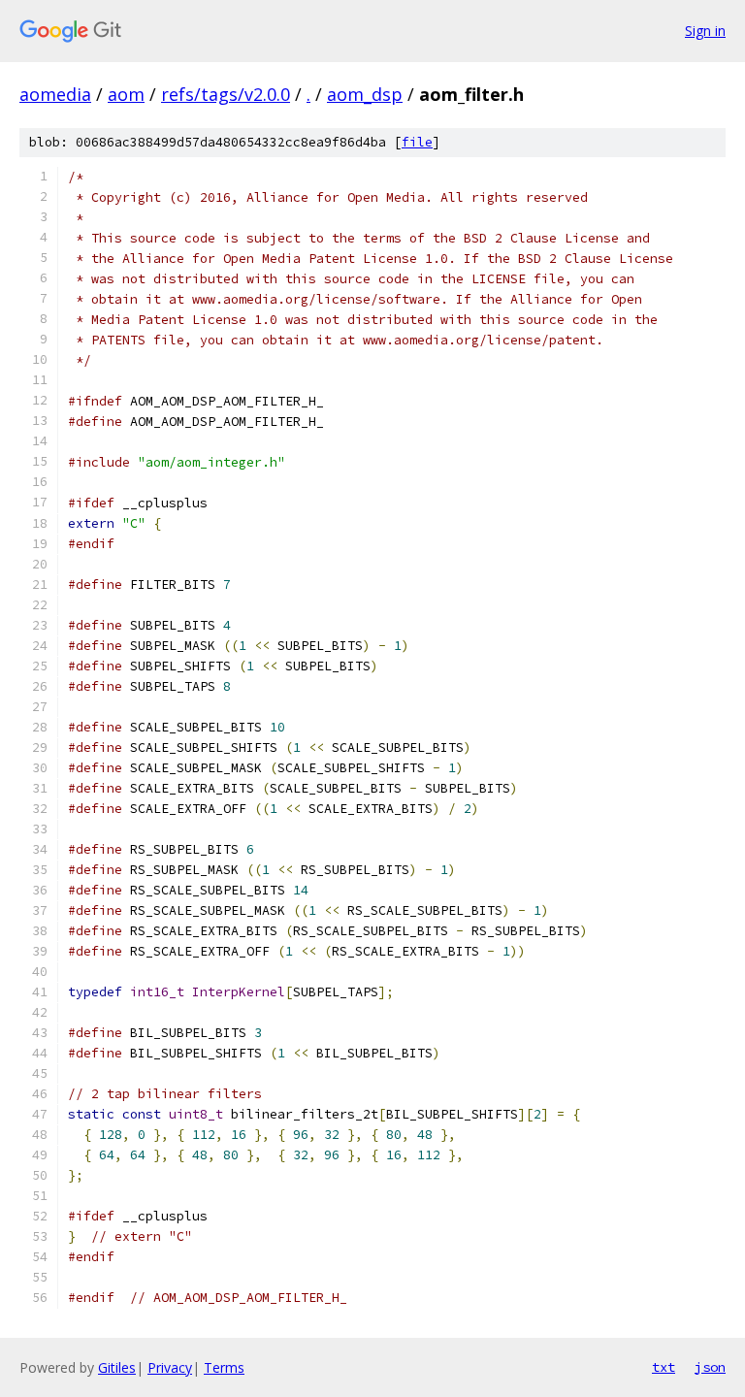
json (710, 1367)
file (417, 142)
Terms (224, 1367)
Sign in (705, 30)
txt (663, 1367)
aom (126, 94)
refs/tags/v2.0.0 (225, 94)
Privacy (169, 1367)
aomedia (55, 94)
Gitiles (117, 1367)
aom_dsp (365, 94)
